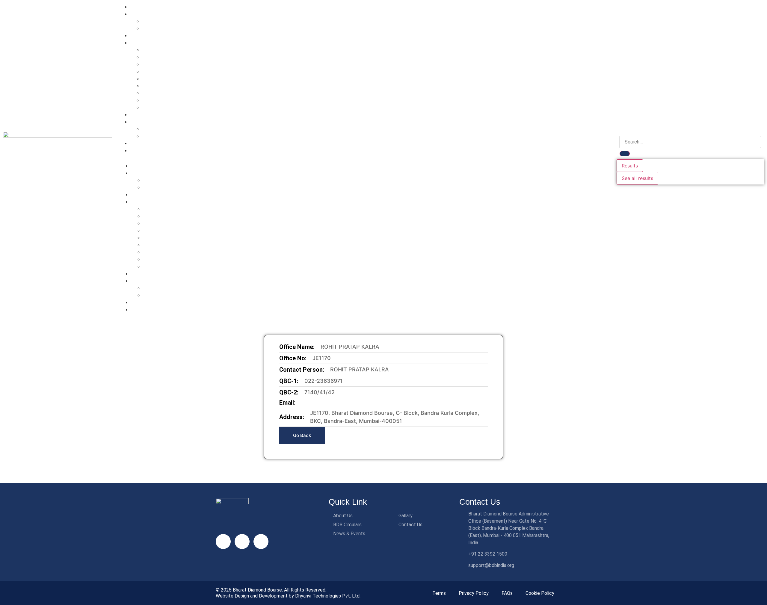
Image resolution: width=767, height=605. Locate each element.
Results (630, 166)
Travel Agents (157, 107)
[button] (364, 157)
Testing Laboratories (165, 86)
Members (142, 122)
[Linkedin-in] (223, 541)
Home (138, 7)
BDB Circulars (147, 114)
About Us (142, 14)
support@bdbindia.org (491, 565)
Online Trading (158, 71)
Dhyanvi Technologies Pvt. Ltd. (327, 596)
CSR (147, 28)
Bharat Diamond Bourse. (258, 590)
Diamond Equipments (166, 93)
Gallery (139, 35)
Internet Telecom (161, 57)
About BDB (154, 21)
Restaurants (155, 64)
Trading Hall (155, 100)
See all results (637, 178)
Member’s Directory (164, 129)
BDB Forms (154, 136)
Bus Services (156, 78)
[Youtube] (242, 541)
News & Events (148, 143)
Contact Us (144, 150)
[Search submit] (625, 153)
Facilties (141, 43)
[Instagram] (260, 541)
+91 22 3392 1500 (487, 554)
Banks (148, 50)
